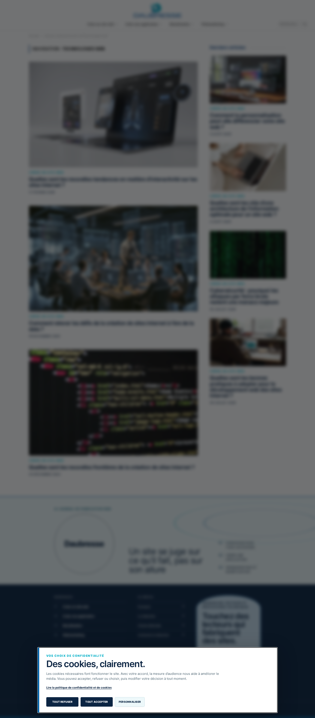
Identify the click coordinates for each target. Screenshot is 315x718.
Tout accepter (96, 701)
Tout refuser (62, 701)
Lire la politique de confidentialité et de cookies (79, 687)
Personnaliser (130, 701)
